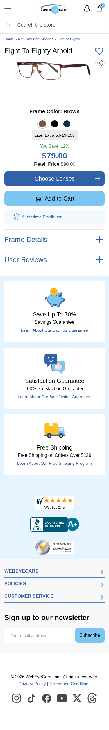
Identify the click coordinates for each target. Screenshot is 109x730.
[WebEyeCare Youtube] (62, 698)
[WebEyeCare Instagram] (17, 698)
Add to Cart (58, 198)
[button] (99, 52)
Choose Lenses (55, 178)
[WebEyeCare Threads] (92, 698)
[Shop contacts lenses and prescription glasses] (54, 9)
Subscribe (89, 635)
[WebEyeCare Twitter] (77, 698)
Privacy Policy (32, 683)
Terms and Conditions (70, 683)
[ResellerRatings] (54, 547)
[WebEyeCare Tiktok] (32, 698)
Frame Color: (54, 111)
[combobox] (54, 25)
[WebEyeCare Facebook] (47, 698)
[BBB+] (54, 524)
